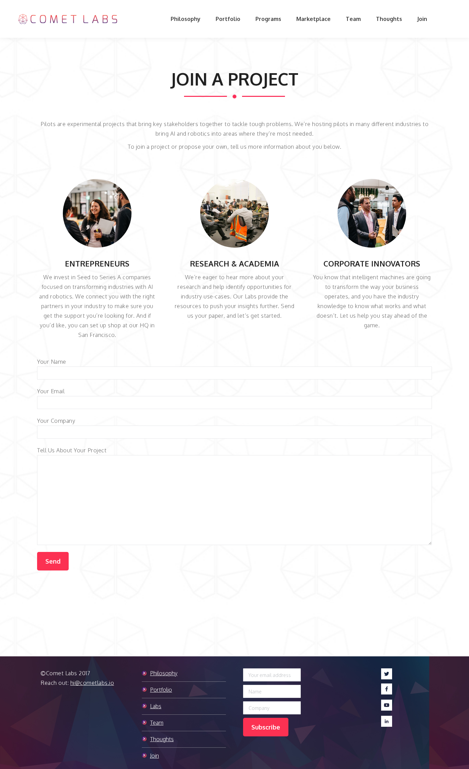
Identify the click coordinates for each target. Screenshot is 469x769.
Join (154, 755)
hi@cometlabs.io (92, 682)
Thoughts (162, 739)
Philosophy (164, 673)
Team (156, 722)
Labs (155, 706)
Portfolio (161, 689)
